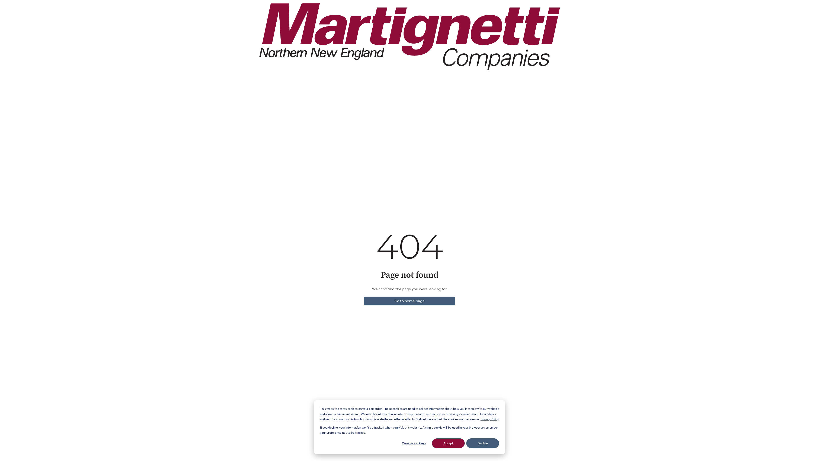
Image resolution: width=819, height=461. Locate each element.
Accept (448, 443)
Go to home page (410, 301)
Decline (483, 443)
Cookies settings (414, 443)
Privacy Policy (489, 419)
